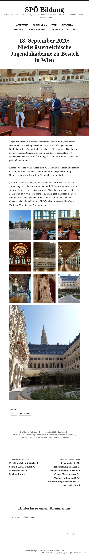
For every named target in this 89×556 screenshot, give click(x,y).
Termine (17, 29)
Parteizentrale (63, 435)
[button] (20, 225)
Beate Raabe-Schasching (25, 435)
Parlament (53, 435)
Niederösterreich (42, 435)
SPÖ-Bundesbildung (45, 437)
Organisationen (36, 29)
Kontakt (71, 29)
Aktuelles (67, 25)
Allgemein (64, 432)
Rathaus (72, 435)
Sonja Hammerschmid (28, 437)
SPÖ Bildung (44, 9)
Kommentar (71, 534)
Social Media (40, 25)
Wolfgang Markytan (29, 432)
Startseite (22, 25)
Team (54, 25)
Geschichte (56, 29)
